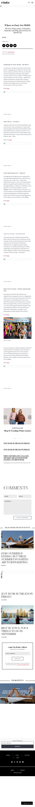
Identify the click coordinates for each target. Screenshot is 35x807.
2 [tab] (17, 438)
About (12, 770)
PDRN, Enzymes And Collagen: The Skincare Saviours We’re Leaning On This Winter (16, 458)
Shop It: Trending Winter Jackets (17, 431)
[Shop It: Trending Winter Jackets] (17, 416)
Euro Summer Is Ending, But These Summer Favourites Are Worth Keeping (17, 693)
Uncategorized (11, 52)
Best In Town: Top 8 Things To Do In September (14, 631)
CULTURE (27, 755)
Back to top (28, 803)
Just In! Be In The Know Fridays (17, 443)
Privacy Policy (18, 772)
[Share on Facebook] (3, 45)
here (8, 88)
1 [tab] (15, 438)
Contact (22, 770)
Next (29, 417)
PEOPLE (8, 755)
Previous (5, 417)
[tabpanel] (17, 422)
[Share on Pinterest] (11, 45)
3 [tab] (20, 438)
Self (18, 757)
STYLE (17, 755)
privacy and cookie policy (23, 664)
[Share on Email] (15, 45)
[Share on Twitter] (7, 45)
